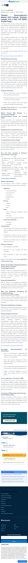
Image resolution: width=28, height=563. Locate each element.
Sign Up (14, 541)
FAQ (15, 528)
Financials (3, 511)
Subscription (3, 524)
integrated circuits (14, 70)
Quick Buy (6, 455)
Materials (3, 501)
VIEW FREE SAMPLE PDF (9, 458)
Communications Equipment (7, 513)
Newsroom (16, 526)
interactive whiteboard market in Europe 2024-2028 (12, 481)
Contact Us (3, 526)
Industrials (3, 503)
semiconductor (14, 29)
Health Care (3, 499)
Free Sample (19, 107)
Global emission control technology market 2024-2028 (13, 476)
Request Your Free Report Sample (8, 259)
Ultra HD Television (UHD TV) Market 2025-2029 (12, 474)
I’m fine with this (22, 561)
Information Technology (6, 497)
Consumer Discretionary (6, 495)
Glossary (3, 528)
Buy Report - (7, 438)
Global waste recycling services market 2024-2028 (12, 479)
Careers (2, 530)
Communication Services (6, 505)
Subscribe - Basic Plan (8, 445)
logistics (17, 254)
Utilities (2, 507)
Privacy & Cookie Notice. (22, 558)
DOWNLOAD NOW (9, 421)
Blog (15, 524)
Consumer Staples (5, 493)
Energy (2, 509)
